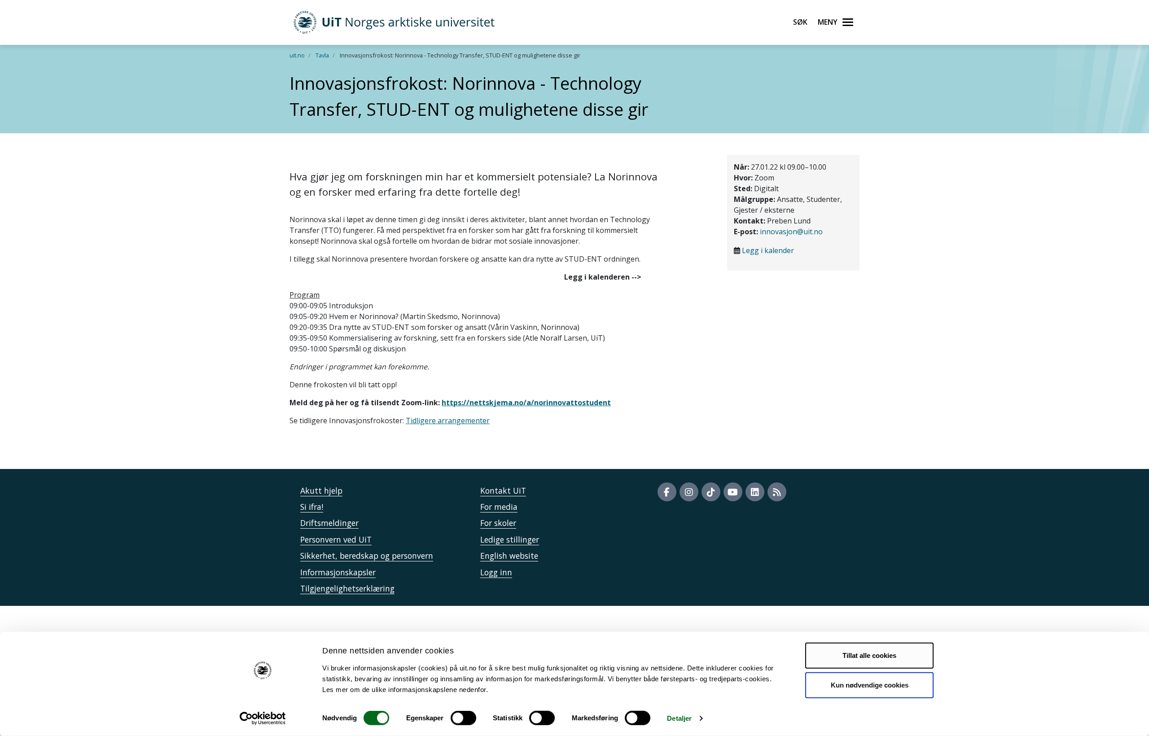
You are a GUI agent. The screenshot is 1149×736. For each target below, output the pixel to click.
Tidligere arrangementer (448, 420)
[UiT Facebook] (667, 491)
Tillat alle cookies (869, 655)
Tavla (322, 55)
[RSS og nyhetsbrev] (776, 491)
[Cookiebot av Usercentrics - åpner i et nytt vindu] (263, 718)
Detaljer (679, 718)
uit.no (297, 55)
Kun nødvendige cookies (869, 684)
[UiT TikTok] (711, 491)
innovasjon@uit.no (791, 232)
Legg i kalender (768, 250)
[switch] (463, 718)
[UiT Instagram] (689, 491)
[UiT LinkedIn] (755, 491)
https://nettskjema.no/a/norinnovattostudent (526, 402)
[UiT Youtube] (733, 491)
